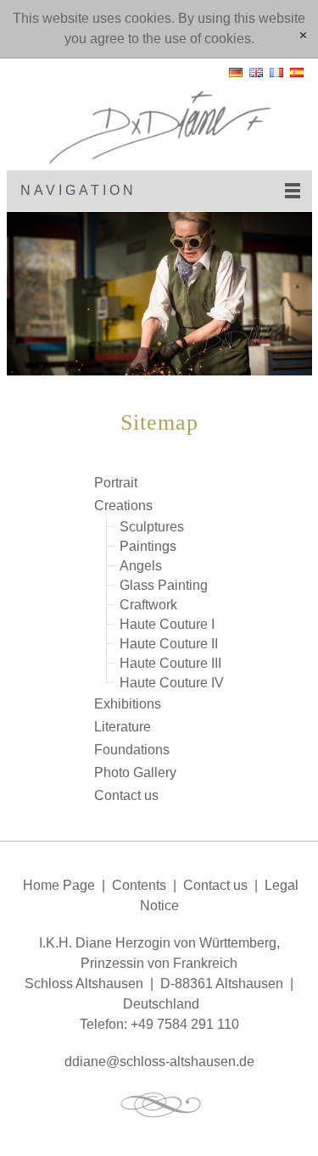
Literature (122, 727)
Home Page (59, 885)
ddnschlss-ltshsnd (155, 1061)
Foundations (132, 749)
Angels (141, 566)
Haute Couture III (170, 663)
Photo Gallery (135, 772)
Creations (123, 505)
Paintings (148, 546)
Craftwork (148, 604)
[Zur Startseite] (159, 114)
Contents (139, 885)
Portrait (115, 482)
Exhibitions (127, 704)
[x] (303, 36)
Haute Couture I (167, 624)
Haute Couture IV (172, 682)
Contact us (126, 795)
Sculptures (152, 527)
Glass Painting (164, 585)
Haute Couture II (169, 643)
